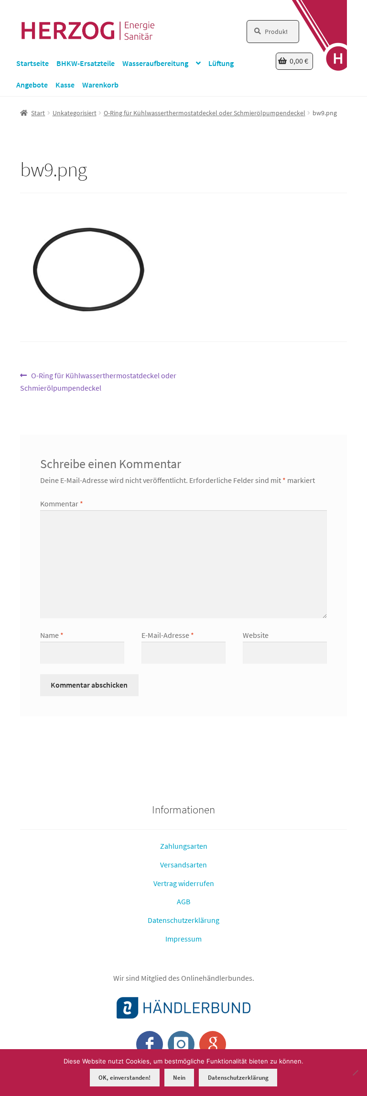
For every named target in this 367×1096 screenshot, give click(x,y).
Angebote (32, 84)
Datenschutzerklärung (183, 920)
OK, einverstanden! (124, 1078)
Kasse (65, 84)
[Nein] (355, 1072)
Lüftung (221, 63)
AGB (183, 901)
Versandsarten (183, 864)
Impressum (183, 938)
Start (38, 113)
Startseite (32, 63)
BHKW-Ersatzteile (85, 63)
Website (256, 635)
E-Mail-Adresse (167, 635)
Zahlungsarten (183, 846)
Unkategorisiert (75, 113)
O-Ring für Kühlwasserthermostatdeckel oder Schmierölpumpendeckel (204, 113)
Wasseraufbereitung (155, 63)
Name (52, 635)
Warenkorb (100, 84)
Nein (179, 1078)
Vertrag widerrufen (183, 883)
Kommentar (61, 503)
